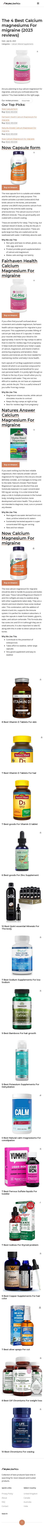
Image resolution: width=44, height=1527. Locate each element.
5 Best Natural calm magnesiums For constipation (21, 1139)
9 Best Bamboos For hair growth (19, 1033)
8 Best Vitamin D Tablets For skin (19, 722)
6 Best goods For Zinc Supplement (20, 875)
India (26, 1506)
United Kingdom (30, 1493)
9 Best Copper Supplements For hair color (21, 1297)
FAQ (3, 1502)
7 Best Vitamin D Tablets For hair (19, 773)
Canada (27, 1498)
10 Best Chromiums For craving (18, 1452)
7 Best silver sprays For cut (16, 1349)
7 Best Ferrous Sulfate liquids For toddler (19, 1192)
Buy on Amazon (10, 187)
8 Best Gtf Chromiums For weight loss (22, 1400)
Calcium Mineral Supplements (22, 44)
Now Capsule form (9, 109)
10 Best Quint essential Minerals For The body (20, 927)
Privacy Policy (7, 1493)
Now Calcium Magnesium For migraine (18, 139)
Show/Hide (26, 101)
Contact (5, 1506)
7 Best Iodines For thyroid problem (20, 1245)
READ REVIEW (11, 112)
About (4, 1498)
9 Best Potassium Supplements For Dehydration (20, 1085)
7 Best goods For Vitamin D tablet (20, 824)
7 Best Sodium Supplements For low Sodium (21, 981)
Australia (27, 1502)
